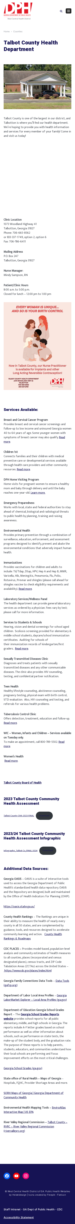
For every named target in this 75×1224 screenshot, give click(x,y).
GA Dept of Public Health (38, 1209)
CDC (60, 1209)
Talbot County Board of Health (23, 782)
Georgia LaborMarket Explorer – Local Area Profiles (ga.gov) (35, 997)
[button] (61, 10)
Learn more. (38, 492)
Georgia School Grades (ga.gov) (23, 1068)
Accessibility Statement (19, 1217)
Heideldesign (19, 1194)
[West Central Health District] (18, 11)
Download (44, 816)
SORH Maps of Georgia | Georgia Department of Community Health (34, 1095)
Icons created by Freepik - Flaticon (47, 1194)
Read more (23, 469)
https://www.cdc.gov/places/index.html (28, 970)
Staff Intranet (12, 1209)
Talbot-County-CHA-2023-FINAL (19, 816)
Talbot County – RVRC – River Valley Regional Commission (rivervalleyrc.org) (35, 1126)
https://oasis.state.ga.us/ (19, 906)
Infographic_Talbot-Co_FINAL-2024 (21, 850)
